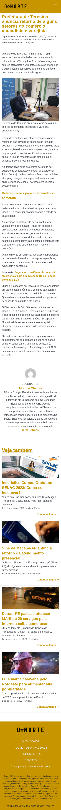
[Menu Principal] (55, 6)
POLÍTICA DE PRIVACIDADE (30, 747)
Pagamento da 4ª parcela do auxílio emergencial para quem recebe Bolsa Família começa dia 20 (29, 276)
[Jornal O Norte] (15, 6)
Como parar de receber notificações (30, 766)
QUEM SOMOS (30, 741)
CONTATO (31, 760)
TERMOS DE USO (30, 754)
